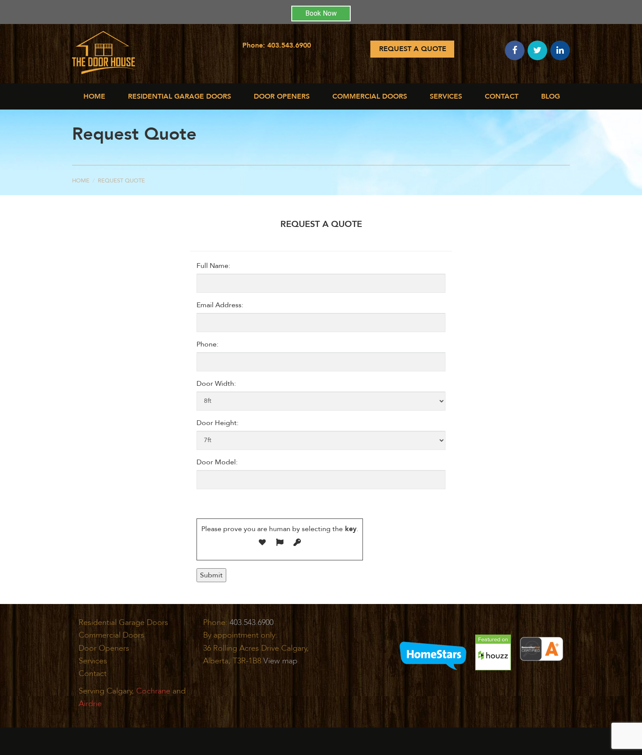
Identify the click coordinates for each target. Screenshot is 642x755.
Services (446, 96)
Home (94, 96)
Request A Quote (412, 49)
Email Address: (220, 305)
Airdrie (90, 703)
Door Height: (217, 423)
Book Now (321, 13)
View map (280, 660)
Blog (550, 96)
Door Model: (217, 462)
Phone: (207, 344)
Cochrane (153, 691)
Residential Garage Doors (179, 96)
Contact (501, 96)
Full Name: (213, 266)
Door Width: (216, 383)
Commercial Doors (111, 635)
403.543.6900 (289, 45)
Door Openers (282, 96)
